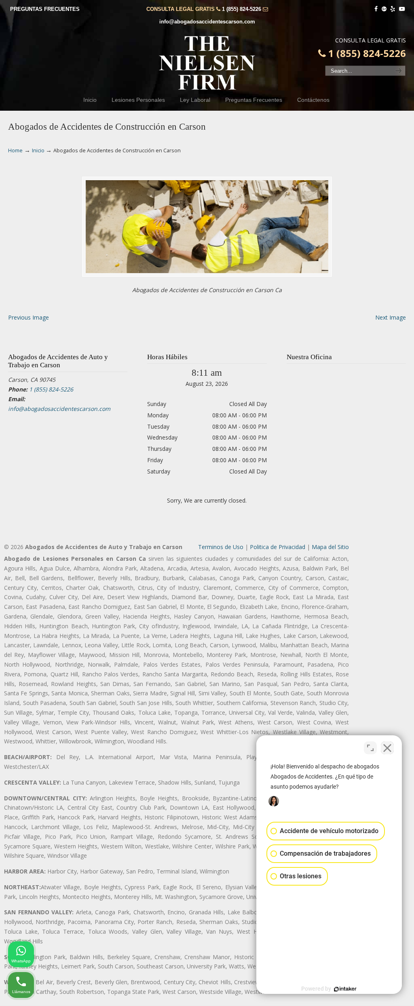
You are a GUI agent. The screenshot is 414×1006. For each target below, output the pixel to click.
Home (15, 150)
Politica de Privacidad (277, 547)
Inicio (38, 150)
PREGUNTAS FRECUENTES (45, 9)
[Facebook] (376, 9)
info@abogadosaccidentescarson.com (207, 22)
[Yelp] (393, 9)
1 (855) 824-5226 (241, 9)
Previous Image (28, 317)
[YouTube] (402, 9)
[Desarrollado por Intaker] (345, 989)
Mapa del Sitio (330, 547)
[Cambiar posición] (370, 747)
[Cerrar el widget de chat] (387, 747)
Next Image (390, 317)
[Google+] (384, 9)
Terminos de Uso (220, 547)
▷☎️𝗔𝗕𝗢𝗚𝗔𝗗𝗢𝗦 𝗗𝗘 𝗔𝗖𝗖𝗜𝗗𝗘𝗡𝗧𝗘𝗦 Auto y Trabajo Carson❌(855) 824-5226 (207, 63)
